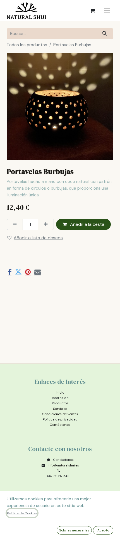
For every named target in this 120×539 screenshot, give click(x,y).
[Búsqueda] (104, 33)
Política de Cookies (22, 513)
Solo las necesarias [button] (74, 530)
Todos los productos (27, 45)
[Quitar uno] (15, 224)
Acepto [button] (103, 530)
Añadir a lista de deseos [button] (38, 238)
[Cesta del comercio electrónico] (92, 10)
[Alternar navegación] (107, 10)
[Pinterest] (28, 272)
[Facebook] (9, 272)
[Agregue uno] (46, 224)
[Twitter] (18, 272)
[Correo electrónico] (37, 272)
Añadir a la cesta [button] (86, 224)
